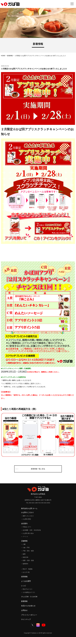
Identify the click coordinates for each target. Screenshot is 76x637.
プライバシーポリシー (29, 615)
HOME (3, 55)
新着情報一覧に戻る (38, 469)
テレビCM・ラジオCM (29, 597)
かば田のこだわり (27, 512)
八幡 (24, 544)
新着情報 (10, 55)
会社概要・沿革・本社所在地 (32, 530)
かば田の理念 (27, 519)
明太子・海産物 (27, 569)
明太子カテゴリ (27, 589)
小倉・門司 (26, 547)
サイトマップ (26, 619)
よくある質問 (26, 581)
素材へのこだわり (28, 516)
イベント (25, 536)
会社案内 (24, 523)
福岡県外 (25, 564)
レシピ (23, 586)
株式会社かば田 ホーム (29, 508)
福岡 (24, 554)
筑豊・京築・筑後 (28, 560)
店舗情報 (24, 541)
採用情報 (24, 576)
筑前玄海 (25, 557)
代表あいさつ (27, 527)
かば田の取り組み (28, 533)
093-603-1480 (33, 503)
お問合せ (24, 610)
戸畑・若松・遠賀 (28, 551)
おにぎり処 (26, 572)
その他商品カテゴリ (29, 592)
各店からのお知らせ (28, 606)
